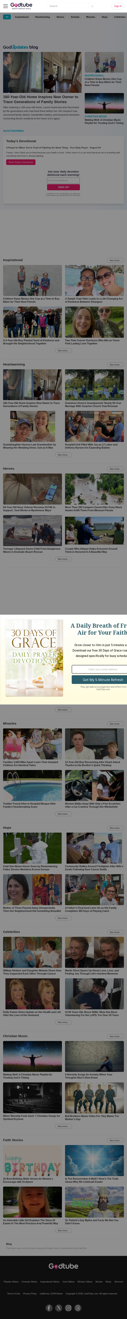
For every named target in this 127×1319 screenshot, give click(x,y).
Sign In (118, 6)
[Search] (92, 6)
